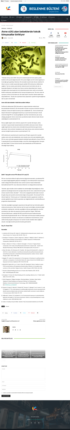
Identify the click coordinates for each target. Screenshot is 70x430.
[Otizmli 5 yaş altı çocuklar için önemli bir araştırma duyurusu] (51, 81)
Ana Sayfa (3, 25)
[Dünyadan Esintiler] (51, 73)
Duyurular (23, 352)
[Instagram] (63, 1)
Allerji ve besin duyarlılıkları (38, 353)
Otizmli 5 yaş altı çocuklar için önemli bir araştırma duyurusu (61, 81)
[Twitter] (64, 1)
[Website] (20, 329)
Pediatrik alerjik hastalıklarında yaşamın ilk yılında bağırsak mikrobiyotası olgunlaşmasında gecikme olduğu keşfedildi (8, 353)
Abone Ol (65, 32)
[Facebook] (61, 1)
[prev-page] (2, 360)
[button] (67, 18)
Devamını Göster (58, 86)
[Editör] (3, 38)
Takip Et (58, 32)
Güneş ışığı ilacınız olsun (39, 321)
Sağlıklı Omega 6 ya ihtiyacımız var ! (10, 321)
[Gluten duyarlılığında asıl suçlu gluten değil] (38, 349)
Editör (14, 327)
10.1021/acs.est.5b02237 (11, 285)
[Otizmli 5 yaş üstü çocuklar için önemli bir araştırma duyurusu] (23, 349)
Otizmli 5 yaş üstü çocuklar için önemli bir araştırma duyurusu (23, 355)
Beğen (51, 32)
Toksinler (7, 306)
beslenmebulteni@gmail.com (37, 419)
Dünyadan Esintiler (60, 74)
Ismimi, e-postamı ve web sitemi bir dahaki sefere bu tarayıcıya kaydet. (18, 392)
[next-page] (4, 360)
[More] (37, 313)
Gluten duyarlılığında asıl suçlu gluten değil (38, 356)
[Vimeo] (66, 1)
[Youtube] (68, 1)
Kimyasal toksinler (9, 25)
